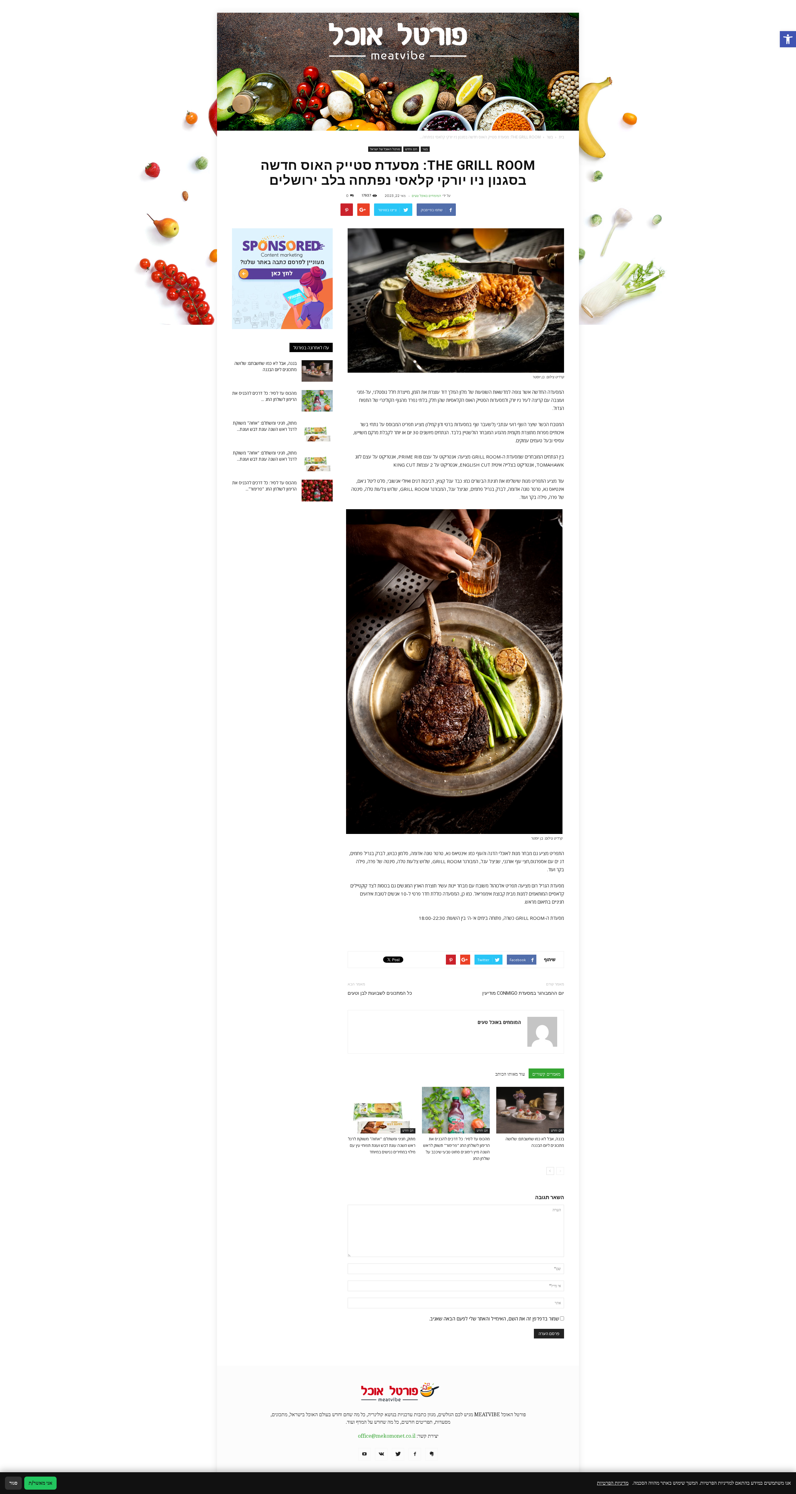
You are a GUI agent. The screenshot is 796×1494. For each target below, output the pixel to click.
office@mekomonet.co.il (386, 1436)
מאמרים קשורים (546, 1074)
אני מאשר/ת (40, 1483)
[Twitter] (398, 1454)
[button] (788, 39)
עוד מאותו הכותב (510, 1074)
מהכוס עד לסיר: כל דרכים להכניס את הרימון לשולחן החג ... (264, 396)
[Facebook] (415, 1454)
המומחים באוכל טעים (426, 195)
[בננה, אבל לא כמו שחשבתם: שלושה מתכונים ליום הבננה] (530, 1110)
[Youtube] (364, 1454)
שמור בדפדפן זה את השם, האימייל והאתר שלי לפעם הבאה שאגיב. (494, 1318)
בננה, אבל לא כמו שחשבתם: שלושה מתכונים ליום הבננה (265, 366)
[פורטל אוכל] (398, 72)
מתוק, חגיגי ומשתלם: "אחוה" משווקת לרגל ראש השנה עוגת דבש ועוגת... (265, 426)
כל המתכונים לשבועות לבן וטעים (380, 993)
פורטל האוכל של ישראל (385, 149)
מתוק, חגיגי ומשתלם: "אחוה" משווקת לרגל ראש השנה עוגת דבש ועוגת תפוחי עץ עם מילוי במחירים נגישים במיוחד (381, 1145)
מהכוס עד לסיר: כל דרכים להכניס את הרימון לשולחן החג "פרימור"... (264, 486)
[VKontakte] (381, 1454)
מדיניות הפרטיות (612, 1483)
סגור (13, 1483)
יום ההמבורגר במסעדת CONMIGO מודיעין (523, 993)
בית (561, 137)
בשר (425, 149)
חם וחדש (411, 149)
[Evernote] (431, 1454)
